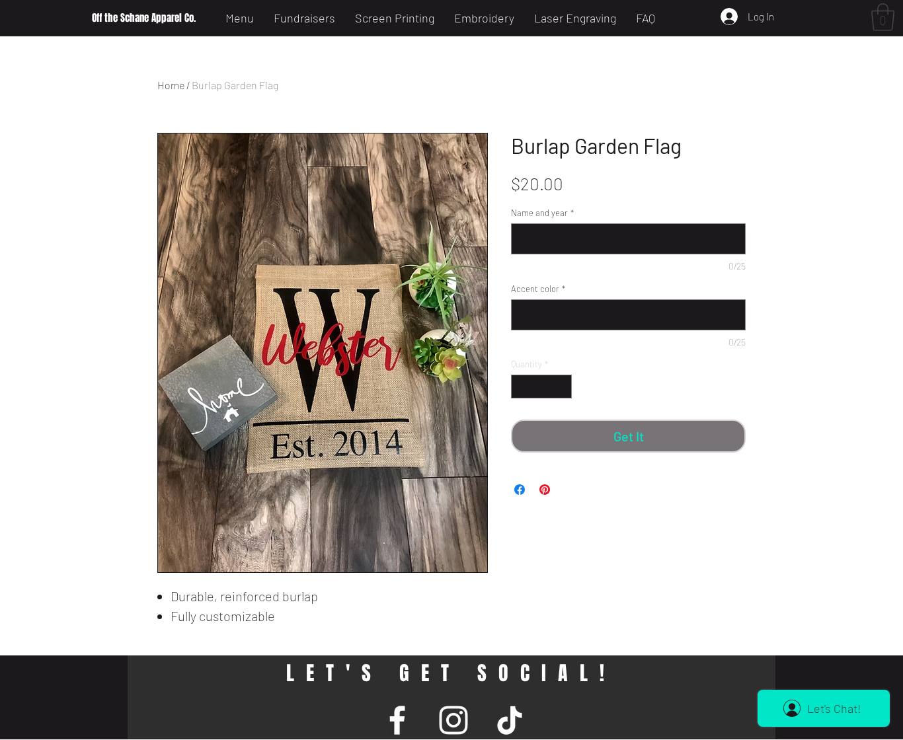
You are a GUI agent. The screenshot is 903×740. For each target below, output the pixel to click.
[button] (882, 17)
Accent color (538, 288)
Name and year (542, 212)
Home (170, 85)
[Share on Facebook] (520, 490)
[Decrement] (521, 386)
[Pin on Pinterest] (545, 490)
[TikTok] (510, 720)
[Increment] (562, 386)
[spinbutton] (542, 386)
